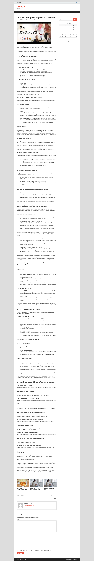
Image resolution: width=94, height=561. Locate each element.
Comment (19, 519)
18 (62, 34)
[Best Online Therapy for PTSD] (50, 483)
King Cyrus (26, 19)
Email (18, 539)
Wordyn (21, 6)
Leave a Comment (32, 19)
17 (60, 34)
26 (65, 36)
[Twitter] (75, 3)
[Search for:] (68, 19)
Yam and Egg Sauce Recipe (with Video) (22, 489)
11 (62, 31)
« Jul (68, 41)
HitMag (76, 559)
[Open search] (77, 12)
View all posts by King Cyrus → (29, 505)
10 (60, 31)
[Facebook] (73, 3)
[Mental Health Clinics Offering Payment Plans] (36, 483)
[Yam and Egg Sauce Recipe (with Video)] (23, 483)
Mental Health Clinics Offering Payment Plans (35, 489)
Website (18, 544)
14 (70, 31)
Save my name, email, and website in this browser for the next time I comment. (34, 550)
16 (76, 31)
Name (18, 534)
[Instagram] (76, 3)
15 (73, 31)
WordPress (71, 559)
